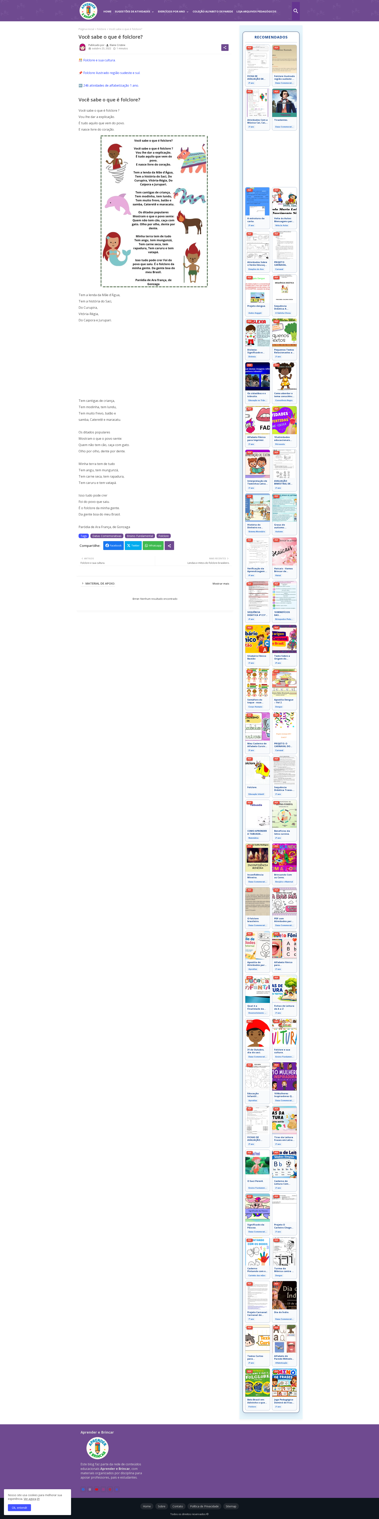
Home (107, 11)
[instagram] (103, 1489)
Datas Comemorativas (106, 536)
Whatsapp (155, 545)
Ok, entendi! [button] (19, 1508)
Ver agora (30, 1499)
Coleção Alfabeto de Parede (213, 11)
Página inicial (86, 29)
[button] (296, 11)
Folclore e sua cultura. (99, 60)
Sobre (161, 1506)
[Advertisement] (155, 363)
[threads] (90, 1489)
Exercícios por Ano (171, 11)
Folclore (101, 29)
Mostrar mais (221, 583)
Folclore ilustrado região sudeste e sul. (111, 73)
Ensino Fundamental (140, 536)
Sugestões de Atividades (132, 11)
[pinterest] (110, 1489)
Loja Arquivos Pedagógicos (256, 11)
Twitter (135, 545)
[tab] (107, 9)
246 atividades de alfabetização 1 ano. (111, 85)
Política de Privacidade (204, 1506)
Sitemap (231, 1506)
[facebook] (83, 1489)
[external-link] (116, 1489)
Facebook (116, 545)
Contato (178, 1506)
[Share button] (169, 545)
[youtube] (96, 1489)
